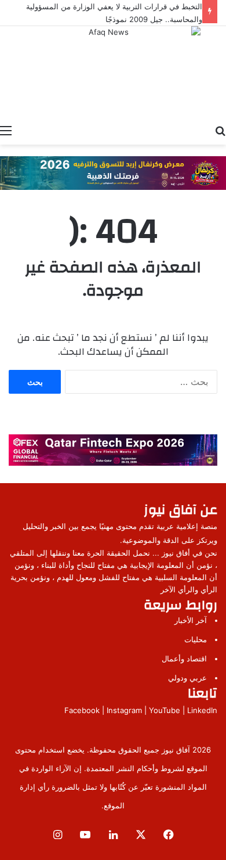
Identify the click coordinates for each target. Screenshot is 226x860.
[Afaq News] (113, 69)
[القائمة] (6, 130)
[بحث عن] (220, 130)
